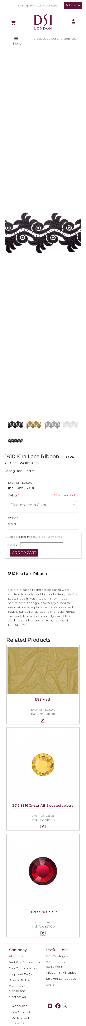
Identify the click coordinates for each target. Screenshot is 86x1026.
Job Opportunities (23, 968)
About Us (16, 956)
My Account (21, 1012)
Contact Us (17, 997)
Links (50, 985)
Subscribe (72, 5)
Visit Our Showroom (24, 962)
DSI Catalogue (57, 956)
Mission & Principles (61, 972)
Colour (13, 495)
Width (12, 517)
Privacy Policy (19, 980)
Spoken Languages (61, 978)
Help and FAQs (20, 974)
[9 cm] (43, 523)
